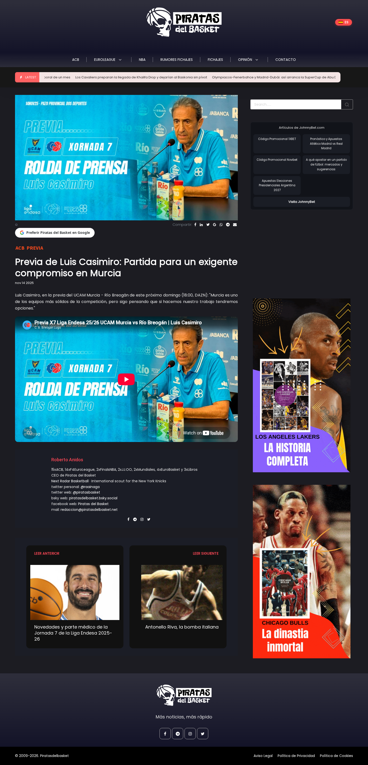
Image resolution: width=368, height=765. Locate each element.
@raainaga (90, 486)
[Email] (235, 224)
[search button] (347, 104)
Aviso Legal (263, 755)
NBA (142, 59)
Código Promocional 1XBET (277, 139)
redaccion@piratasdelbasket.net (89, 509)
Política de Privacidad (296, 755)
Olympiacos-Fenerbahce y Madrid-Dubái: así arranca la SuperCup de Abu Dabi (228, 77)
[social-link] (165, 733)
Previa (35, 248)
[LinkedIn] (201, 224)
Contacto (285, 59)
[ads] (301, 385)
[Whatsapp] (221, 224)
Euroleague (105, 59)
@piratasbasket (86, 492)
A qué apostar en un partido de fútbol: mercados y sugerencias (326, 164)
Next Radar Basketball (70, 481)
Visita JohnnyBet (301, 202)
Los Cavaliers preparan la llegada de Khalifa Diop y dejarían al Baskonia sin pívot (92, 77)
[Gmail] (214, 224)
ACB (75, 59)
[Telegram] (228, 224)
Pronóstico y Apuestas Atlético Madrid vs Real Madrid (326, 143)
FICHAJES (215, 59)
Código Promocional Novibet (277, 160)
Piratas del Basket (93, 503)
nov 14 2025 (24, 282)
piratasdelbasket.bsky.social (93, 498)
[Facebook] (195, 224)
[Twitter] (208, 224)
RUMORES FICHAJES (176, 59)
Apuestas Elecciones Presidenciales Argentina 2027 (277, 185)
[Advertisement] (292, 249)
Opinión (245, 59)
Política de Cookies (336, 755)
